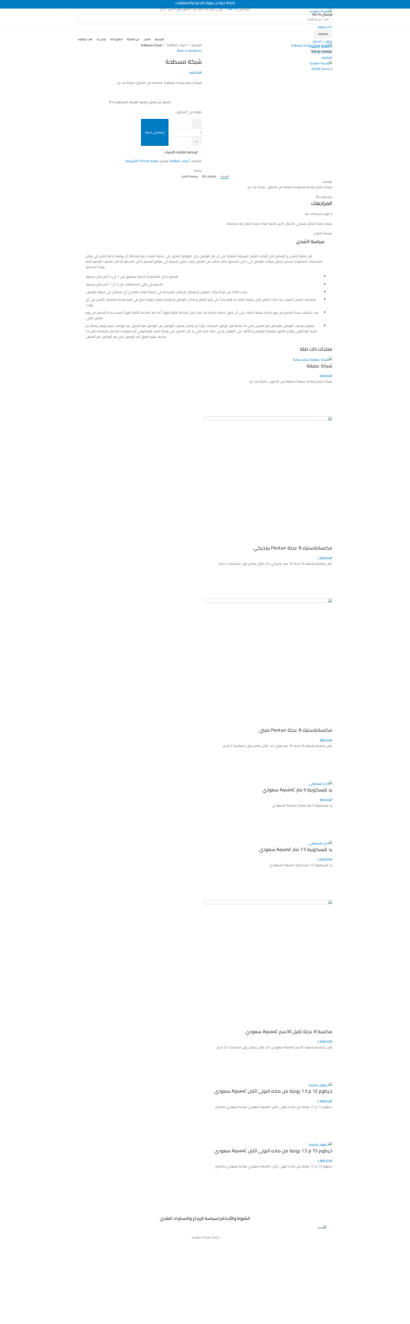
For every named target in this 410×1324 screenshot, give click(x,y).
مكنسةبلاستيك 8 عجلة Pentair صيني (295, 730)
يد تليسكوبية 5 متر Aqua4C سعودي (297, 789)
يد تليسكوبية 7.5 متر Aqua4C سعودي (295, 849)
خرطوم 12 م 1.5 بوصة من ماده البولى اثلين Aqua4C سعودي (273, 1090)
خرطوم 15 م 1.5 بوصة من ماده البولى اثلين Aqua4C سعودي (273, 1150)
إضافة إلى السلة (154, 132)
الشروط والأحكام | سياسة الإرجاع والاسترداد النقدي (205, 1218)
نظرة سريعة (327, 411)
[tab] (224, 176)
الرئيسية (196, 45)
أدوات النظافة (176, 45)
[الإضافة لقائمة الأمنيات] (327, 389)
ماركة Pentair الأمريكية (142, 161)
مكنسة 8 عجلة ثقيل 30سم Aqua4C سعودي (288, 1031)
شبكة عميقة (319, 365)
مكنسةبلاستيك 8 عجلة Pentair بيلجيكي (292, 547)
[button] (327, 400)
